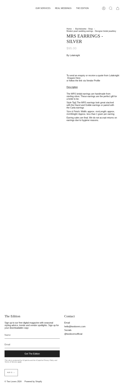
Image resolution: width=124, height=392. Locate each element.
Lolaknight (75, 55)
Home (69, 29)
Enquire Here (73, 78)
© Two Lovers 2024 (13, 381)
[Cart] (117, 8)
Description (72, 87)
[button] (43, 8)
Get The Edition (32, 353)
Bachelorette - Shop (84, 29)
